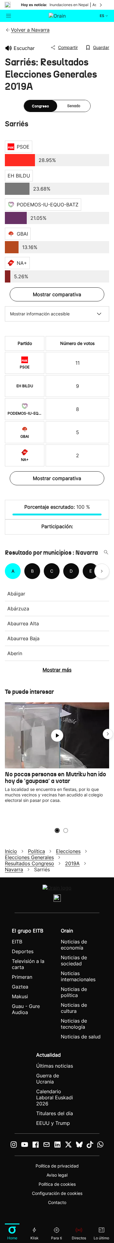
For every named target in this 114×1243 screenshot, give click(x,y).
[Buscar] (106, 552)
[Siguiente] (101, 5)
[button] (108, 734)
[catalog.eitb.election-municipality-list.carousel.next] (101, 571)
